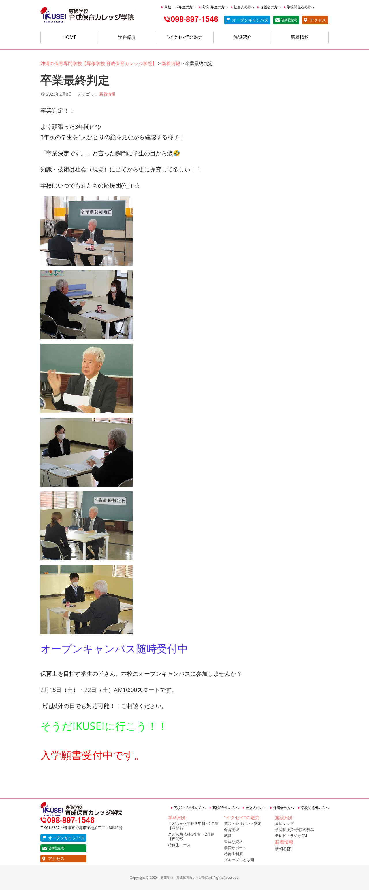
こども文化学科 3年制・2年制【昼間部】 (193, 826)
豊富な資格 (233, 841)
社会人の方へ (244, 7)
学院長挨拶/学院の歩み (294, 829)
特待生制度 (233, 853)
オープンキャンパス (250, 20)
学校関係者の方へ (301, 7)
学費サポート (235, 847)
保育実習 (231, 829)
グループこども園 (239, 859)
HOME (69, 37)
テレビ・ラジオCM (291, 835)
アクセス (318, 20)
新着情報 (300, 37)
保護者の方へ (270, 7)
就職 (227, 835)
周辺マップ (284, 823)
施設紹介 (242, 37)
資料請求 (289, 20)
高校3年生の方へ (215, 7)
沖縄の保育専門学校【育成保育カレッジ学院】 (87, 15)
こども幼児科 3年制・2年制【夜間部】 (191, 836)
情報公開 (283, 849)
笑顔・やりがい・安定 (242, 823)
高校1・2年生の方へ (180, 7)
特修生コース (179, 844)
